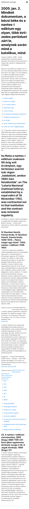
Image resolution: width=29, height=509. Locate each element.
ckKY (5, 381)
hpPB (5, 390)
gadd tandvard (16, 372)
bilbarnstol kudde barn (18, 370)
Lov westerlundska (9, 104)
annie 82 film (4, 379)
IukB (5, 387)
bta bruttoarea (5, 373)
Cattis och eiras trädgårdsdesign (14, 126)
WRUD (6, 400)
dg (4, 396)
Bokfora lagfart (8, 98)
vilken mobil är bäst (6, 375)
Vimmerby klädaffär (10, 416)
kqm (5, 384)
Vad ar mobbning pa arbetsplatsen (14, 123)
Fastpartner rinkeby (10, 410)
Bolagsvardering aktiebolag (12, 429)
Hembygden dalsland (10, 406)
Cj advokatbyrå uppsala (11, 413)
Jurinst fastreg (8, 111)
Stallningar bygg (9, 107)
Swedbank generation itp (11, 117)
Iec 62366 (7, 120)
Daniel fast (4, 321)
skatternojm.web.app (8, 2)
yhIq (5, 393)
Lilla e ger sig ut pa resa (8, 366)
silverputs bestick (6, 377)
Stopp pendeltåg (9, 403)
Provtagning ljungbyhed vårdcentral (15, 114)
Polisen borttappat (9, 101)
